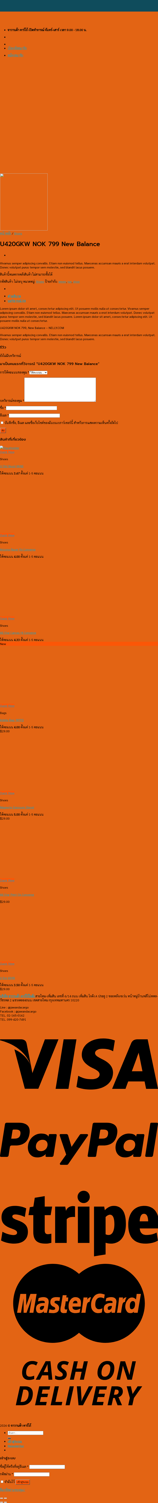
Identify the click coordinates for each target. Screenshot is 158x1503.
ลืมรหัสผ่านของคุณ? (12, 1490)
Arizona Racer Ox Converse (18, 549)
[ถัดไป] (5, 1502)
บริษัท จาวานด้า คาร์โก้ (17, 996)
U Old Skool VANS (12, 466)
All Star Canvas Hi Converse (18, 633)
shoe (76, 281)
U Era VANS (7, 978)
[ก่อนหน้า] (1, 1502)
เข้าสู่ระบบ (22, 1482)
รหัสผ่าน (6, 1474)
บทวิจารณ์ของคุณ (12, 401)
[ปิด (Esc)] (1, 1498)
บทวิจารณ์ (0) (17, 301)
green (62, 281)
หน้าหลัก (5, 233)
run (70, 281)
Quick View (7, 452)
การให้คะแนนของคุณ (14, 372)
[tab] (83, 296)
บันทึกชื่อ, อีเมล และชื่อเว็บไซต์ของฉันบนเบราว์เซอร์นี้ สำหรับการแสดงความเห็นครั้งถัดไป (61, 423)
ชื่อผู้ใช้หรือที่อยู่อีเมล (14, 1466)
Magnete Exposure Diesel (17, 807)
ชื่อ (3, 408)
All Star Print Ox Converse (17, 894)
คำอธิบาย (14, 296)
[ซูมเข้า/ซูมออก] (5, 1498)
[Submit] (9, 1438)
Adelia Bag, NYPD (12, 720)
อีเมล (4, 415)
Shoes (18, 233)
